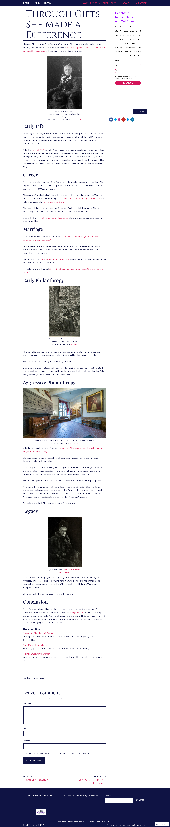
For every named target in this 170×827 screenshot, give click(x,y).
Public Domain (76, 119)
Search (112, 107)
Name (26, 728)
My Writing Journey (118, 129)
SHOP (105, 3)
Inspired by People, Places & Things (125, 153)
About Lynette (115, 126)
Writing (112, 170)
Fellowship (114, 136)
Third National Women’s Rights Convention (81, 198)
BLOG (113, 3)
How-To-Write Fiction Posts (122, 177)
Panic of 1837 (37, 150)
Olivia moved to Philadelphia (55, 218)
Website (26, 741)
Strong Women (115, 167)
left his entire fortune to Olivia (55, 259)
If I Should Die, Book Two (120, 146)
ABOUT (125, 3)
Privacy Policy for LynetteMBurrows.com (127, 825)
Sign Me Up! (128, 83)
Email (69, 728)
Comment (27, 704)
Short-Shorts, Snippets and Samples (125, 157)
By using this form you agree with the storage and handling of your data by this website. (58, 753)
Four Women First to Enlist (35, 645)
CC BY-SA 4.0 (75, 443)
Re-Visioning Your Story (120, 180)
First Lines (113, 163)
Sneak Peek (115, 160)
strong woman (76, 612)
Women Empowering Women (36, 654)
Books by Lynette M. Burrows (121, 133)
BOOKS (93, 3)
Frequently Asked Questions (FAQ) (38, 795)
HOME (85, 3)
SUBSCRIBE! (141, 3)
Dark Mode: (160, 824)
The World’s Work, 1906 (72, 570)
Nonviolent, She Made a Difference (39, 633)
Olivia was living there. (54, 202)
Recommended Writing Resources (124, 173)
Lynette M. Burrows (37, 3)
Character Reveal (117, 150)
